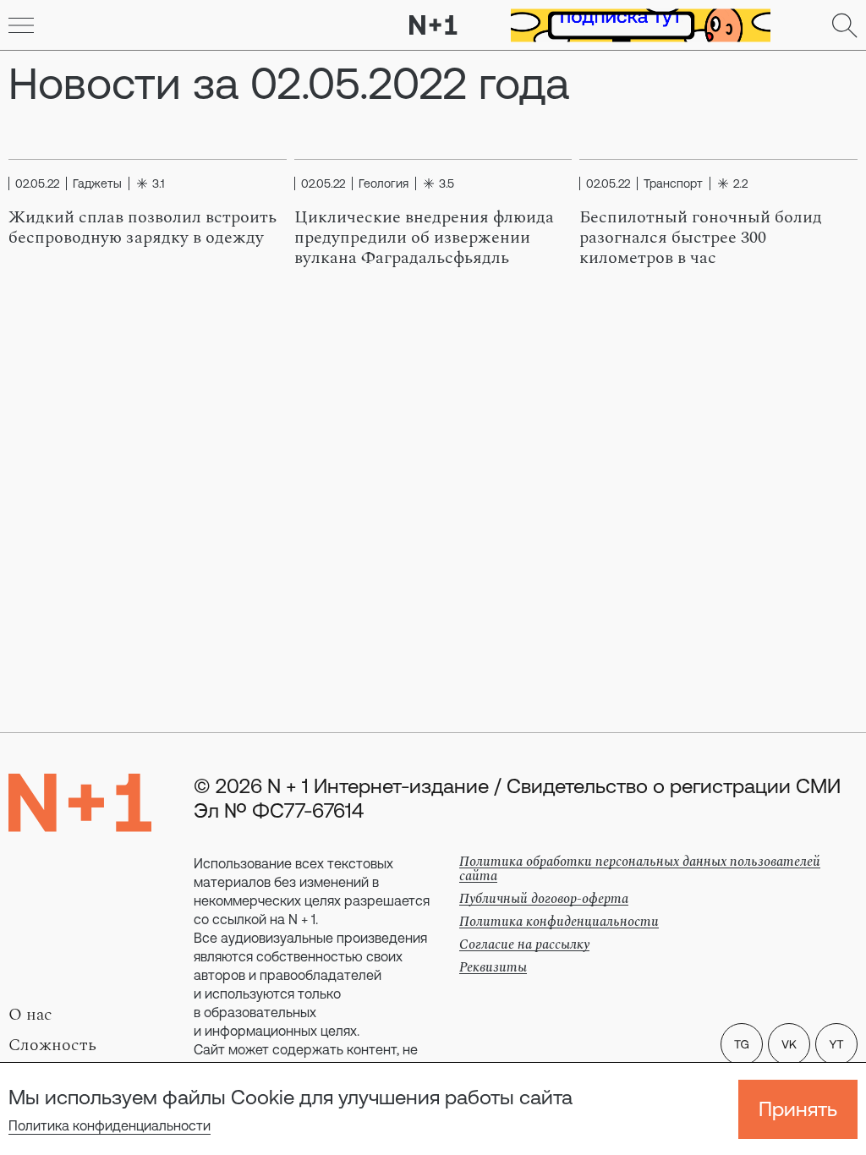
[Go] (21, 25)
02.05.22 (37, 183)
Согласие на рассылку (524, 944)
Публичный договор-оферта (543, 899)
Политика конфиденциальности (109, 1125)
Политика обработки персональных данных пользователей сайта (639, 868)
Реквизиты (493, 967)
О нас (30, 1014)
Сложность (52, 1045)
